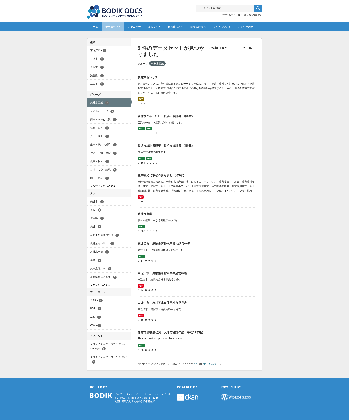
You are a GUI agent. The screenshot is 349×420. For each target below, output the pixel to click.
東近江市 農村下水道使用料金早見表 (162, 303)
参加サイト (154, 26)
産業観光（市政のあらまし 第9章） (162, 175)
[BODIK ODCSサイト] (115, 9)
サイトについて (222, 26)
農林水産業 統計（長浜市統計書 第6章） (166, 116)
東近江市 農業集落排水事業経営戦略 (162, 273)
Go (251, 47)
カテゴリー (134, 26)
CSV (141, 99)
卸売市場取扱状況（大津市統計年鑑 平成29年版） (171, 332)
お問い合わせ (245, 26)
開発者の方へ (198, 26)
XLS (149, 128)
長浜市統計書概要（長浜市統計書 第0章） (166, 145)
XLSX (141, 128)
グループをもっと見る (103, 185)
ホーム (94, 26)
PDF (141, 196)
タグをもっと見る (100, 284)
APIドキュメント (211, 363)
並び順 (213, 47)
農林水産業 (145, 214)
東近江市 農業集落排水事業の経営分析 (164, 243)
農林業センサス (148, 77)
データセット (113, 26)
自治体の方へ (175, 26)
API (195, 363)
